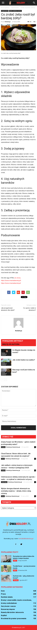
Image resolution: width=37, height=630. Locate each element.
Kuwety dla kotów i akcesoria (12, 612)
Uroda (3, 447)
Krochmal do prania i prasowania (13, 618)
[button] (34, 3)
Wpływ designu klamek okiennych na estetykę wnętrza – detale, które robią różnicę (16, 490)
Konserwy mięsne (8, 609)
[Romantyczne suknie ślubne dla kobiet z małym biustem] (6, 558)
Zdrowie (16, 580)
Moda (15, 560)
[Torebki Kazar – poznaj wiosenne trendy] (6, 568)
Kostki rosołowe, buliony (15, 11)
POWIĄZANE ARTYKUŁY (12, 341)
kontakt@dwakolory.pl (26, 539)
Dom (3, 458)
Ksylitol (4, 615)
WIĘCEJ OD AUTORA (10, 344)
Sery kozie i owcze (8, 606)
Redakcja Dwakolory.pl (13, 447)
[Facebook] (16, 544)
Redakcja (7, 21)
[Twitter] (21, 544)
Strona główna (5, 7)
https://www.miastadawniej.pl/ (11, 283)
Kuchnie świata (7, 597)
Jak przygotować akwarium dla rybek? (8, 309)
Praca (3, 594)
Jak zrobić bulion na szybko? (23, 360)
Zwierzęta (4, 482)
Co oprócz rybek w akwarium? (29, 309)
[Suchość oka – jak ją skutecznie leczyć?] (6, 578)
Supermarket (5, 11)
